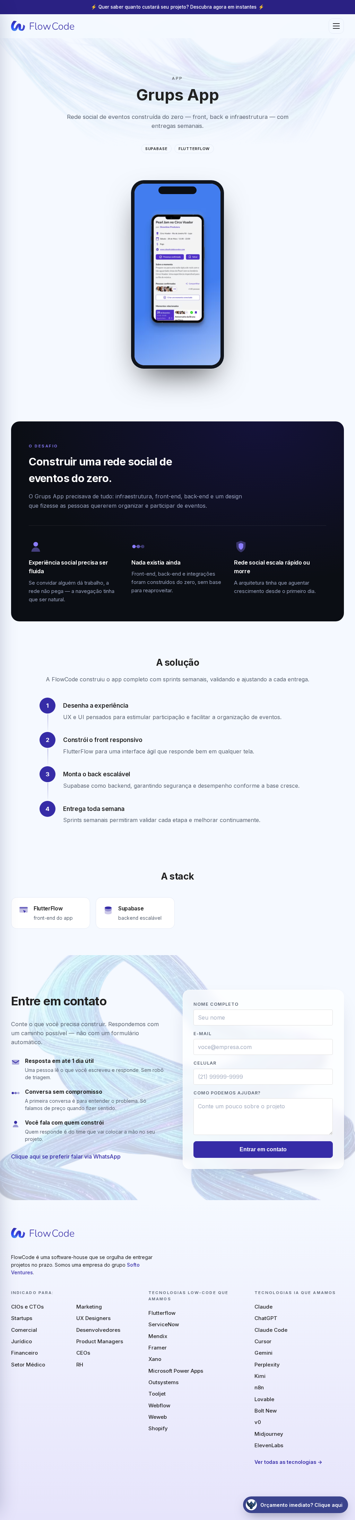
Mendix (157, 1336)
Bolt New (265, 1410)
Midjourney (268, 1434)
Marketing (89, 1306)
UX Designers (93, 1318)
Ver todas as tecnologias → (288, 1462)
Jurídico (21, 1341)
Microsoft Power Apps (175, 1371)
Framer (157, 1347)
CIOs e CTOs (27, 1306)
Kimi (260, 1376)
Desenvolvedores (98, 1330)
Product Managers (99, 1341)
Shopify (158, 1428)
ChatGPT (265, 1318)
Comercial (24, 1330)
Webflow (159, 1405)
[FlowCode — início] (42, 26)
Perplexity (267, 1364)
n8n (259, 1387)
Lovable (264, 1399)
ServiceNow (163, 1324)
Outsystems (163, 1382)
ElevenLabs (268, 1445)
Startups (21, 1318)
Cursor (262, 1341)
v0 (257, 1422)
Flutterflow (161, 1313)
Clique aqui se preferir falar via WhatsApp (66, 1156)
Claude (263, 1306)
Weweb (157, 1417)
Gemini (263, 1352)
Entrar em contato (263, 1150)
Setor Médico (28, 1364)
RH (79, 1364)
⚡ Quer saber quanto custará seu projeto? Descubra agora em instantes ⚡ (177, 7)
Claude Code (270, 1330)
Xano (154, 1359)
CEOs (83, 1352)
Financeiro (24, 1352)
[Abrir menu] (336, 26)
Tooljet (157, 1393)
